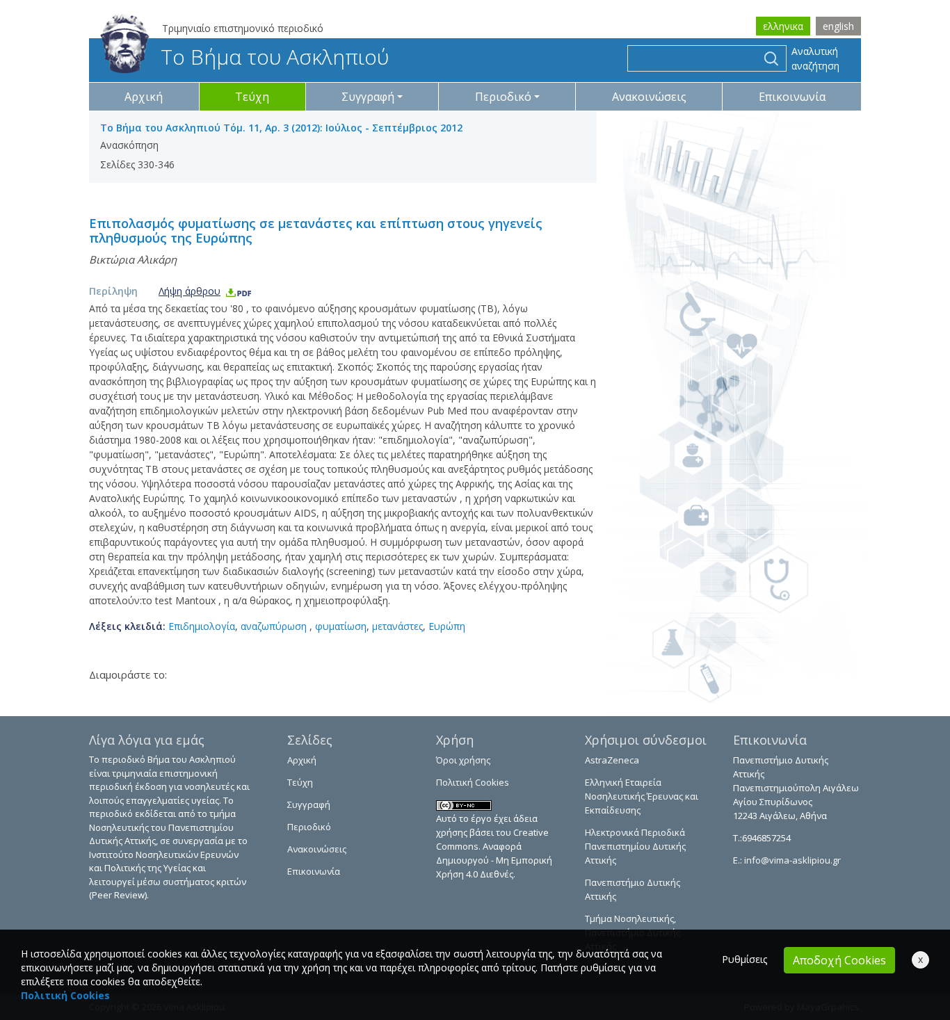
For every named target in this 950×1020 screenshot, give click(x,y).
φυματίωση (341, 626)
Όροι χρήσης (463, 760)
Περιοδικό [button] (503, 96)
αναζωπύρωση (275, 626)
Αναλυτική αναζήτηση (815, 58)
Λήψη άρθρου (189, 291)
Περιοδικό (309, 826)
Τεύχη (252, 96)
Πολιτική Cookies (472, 782)
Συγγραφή (308, 804)
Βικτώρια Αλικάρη (133, 259)
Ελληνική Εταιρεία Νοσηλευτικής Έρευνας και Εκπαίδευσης (641, 796)
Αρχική (143, 96)
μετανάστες (397, 626)
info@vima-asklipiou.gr (791, 860)
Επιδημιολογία (201, 626)
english (838, 26)
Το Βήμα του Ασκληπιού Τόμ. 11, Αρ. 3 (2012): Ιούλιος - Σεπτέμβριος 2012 (281, 127)
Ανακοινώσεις (649, 96)
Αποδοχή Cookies (839, 960)
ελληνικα (783, 26)
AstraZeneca (612, 760)
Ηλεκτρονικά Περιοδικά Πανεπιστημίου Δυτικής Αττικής (635, 846)
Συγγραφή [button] (367, 96)
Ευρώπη (446, 626)
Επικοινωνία (792, 96)
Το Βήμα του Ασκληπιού (275, 56)
